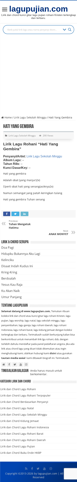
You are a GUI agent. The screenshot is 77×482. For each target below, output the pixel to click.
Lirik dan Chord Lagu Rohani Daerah (23, 440)
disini (53, 353)
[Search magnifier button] (69, 29)
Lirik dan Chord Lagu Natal (17, 408)
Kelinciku (7, 260)
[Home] (4, 10)
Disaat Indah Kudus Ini (17, 266)
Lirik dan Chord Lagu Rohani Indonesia (24, 427)
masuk (50, 370)
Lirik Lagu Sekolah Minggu (30, 117)
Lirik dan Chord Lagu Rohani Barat (21, 433)
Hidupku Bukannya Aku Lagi (20, 254)
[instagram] (51, 468)
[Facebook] (32, 468)
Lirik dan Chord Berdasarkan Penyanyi (24, 402)
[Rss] (26, 468)
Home (8, 117)
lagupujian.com (38, 8)
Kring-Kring (9, 272)
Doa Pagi (7, 247)
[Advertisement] (38, 76)
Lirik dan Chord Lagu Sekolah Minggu (23, 414)
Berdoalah (8, 278)
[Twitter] (38, 468)
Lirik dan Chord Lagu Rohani (18, 389)
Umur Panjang (11, 297)
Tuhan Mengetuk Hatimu (20, 224)
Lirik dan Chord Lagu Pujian (17, 446)
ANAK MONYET (58, 232)
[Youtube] (44, 468)
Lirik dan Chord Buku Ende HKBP (20, 452)
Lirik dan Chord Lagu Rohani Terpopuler (25, 395)
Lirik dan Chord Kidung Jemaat (19, 421)
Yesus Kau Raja (11, 285)
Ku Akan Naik (10, 291)
